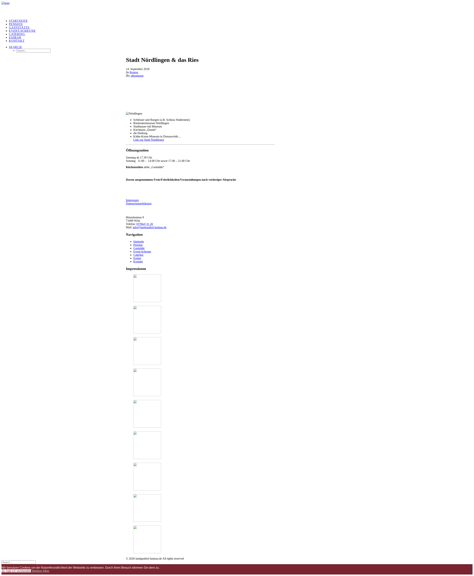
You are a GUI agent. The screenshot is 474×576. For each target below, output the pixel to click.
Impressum (132, 200)
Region (134, 72)
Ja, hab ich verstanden (16, 570)
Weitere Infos (40, 570)
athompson (137, 75)
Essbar (15, 37)
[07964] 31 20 (144, 224)
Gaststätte (19, 27)
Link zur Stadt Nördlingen (148, 139)
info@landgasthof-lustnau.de (149, 227)
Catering (17, 34)
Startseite (18, 20)
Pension (16, 24)
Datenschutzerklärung (138, 203)
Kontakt (138, 261)
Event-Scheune (22, 30)
